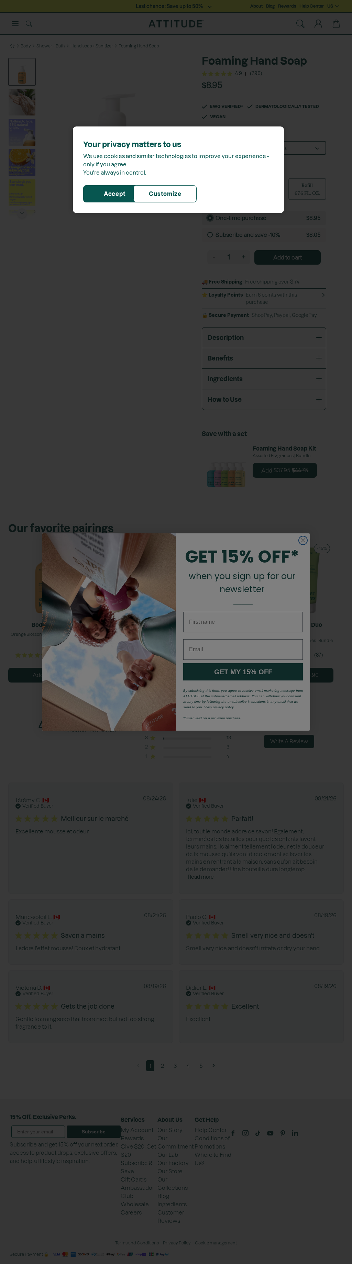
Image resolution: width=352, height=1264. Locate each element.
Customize (165, 194)
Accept (115, 194)
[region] (178, 169)
